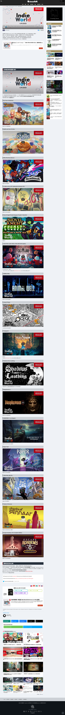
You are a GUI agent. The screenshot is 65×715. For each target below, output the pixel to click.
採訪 (42, 4)
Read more (40, 605)
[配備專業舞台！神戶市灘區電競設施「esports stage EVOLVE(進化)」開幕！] (50, 72)
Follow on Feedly (8, 626)
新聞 (25, 4)
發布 (28, 4)
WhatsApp (6, 621)
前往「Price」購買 (19, 590)
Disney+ (42, 694)
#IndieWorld (15, 576)
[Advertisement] (23, 60)
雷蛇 (38, 694)
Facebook (22, 621)
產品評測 (38, 4)
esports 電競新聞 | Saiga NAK (32, 709)
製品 (35, 4)
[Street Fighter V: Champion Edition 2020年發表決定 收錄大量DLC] (50, 64)
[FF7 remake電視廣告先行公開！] (58, 64)
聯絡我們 (12, 699)
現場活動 (31, 4)
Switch (8, 612)
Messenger (15, 621)
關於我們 (8, 699)
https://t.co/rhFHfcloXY (19, 578)
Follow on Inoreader (28, 626)
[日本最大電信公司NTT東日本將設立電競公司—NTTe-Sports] (58, 55)
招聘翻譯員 (25, 699)
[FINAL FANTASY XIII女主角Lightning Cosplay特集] (58, 72)
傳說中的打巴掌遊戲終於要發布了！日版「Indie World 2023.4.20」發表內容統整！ (23, 45)
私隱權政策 (20, 699)
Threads (30, 621)
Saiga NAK (32, 1)
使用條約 (16, 699)
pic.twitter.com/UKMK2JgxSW (28, 578)
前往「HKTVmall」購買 (34, 590)
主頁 (22, 4)
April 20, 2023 (17, 581)
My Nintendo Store (17, 270)
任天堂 (5, 612)
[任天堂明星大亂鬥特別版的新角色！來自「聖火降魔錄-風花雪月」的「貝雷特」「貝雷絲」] (50, 55)
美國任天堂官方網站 (29, 571)
